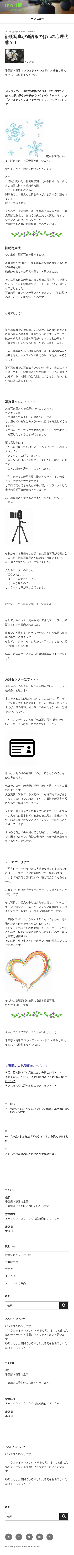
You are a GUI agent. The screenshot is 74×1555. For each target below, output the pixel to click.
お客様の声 (11, 1262)
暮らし (13, 1104)
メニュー (39, 18)
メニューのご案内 (15, 1283)
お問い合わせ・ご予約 (18, 1254)
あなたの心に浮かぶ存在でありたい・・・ (32, 1085)
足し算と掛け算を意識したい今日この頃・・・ (35, 1072)
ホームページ (13, 1276)
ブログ (9, 1269)
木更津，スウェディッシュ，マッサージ (27, 1109)
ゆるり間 (15, 5)
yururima (30, 31)
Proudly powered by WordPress (22, 1546)
